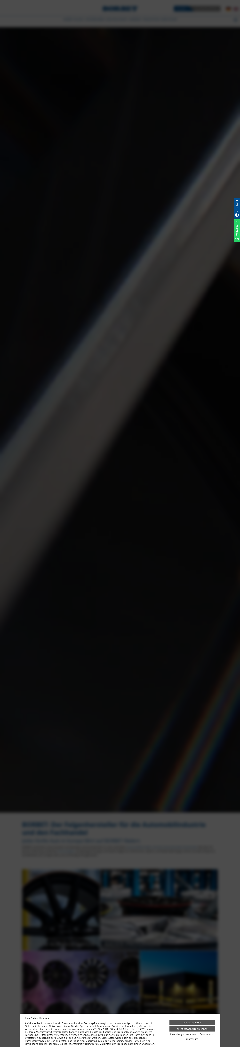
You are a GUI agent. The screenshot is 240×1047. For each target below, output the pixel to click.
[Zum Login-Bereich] (1, 1)
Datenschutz (206, 1034)
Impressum (192, 1039)
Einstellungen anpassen (183, 1034)
